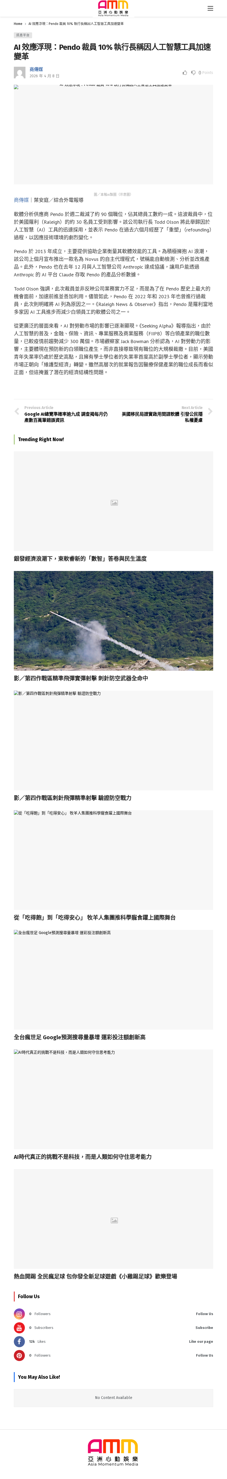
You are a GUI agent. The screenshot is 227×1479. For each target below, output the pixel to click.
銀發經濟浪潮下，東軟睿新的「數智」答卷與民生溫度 (80, 558)
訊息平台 (23, 35)
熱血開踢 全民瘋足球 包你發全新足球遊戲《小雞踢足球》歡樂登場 (95, 1276)
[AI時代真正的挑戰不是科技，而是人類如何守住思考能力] (113, 1099)
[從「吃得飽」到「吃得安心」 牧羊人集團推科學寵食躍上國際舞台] (113, 860)
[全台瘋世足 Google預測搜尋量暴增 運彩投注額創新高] (113, 980)
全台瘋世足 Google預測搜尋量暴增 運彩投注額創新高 (80, 1037)
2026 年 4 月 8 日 (45, 76)
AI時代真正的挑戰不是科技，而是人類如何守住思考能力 (83, 1157)
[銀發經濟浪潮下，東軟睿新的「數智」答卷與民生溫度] (113, 501)
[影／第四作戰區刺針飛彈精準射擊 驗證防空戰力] (113, 740)
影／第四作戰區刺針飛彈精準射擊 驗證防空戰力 (72, 798)
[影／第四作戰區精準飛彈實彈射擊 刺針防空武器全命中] (113, 621)
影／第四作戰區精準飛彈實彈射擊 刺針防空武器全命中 (81, 678)
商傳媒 (36, 69)
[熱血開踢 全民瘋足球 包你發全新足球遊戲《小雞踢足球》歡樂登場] (113, 1219)
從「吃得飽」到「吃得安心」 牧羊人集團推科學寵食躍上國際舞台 (95, 917)
